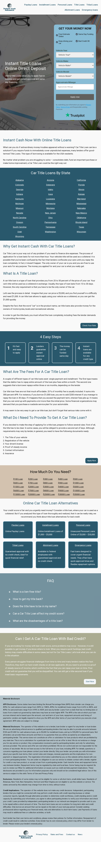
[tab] (50, 591)
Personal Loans (83, 525)
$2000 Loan (33, 486)
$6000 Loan (18, 490)
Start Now (90, 681)
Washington (50, 231)
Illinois (81, 189)
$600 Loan (18, 483)
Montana (50, 208)
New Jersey (50, 213)
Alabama (20, 180)
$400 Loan (63, 479)
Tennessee (50, 227)
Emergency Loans (83, 545)
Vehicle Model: (62, 71)
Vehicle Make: (62, 61)
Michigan (19, 203)
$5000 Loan (78, 486)
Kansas (81, 194)
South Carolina (19, 227)
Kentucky (19, 199)
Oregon (19, 222)
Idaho (50, 189)
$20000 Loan (34, 494)
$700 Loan (33, 483)
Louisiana (50, 199)
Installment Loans (50, 525)
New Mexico (81, 213)
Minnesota (50, 203)
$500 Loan (78, 479)
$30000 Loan (64, 494)
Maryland (81, 199)
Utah (19, 231)
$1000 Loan (78, 483)
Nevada (19, 213)
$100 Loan (18, 479)
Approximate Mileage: (66, 82)
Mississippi (81, 203)
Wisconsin (81, 231)
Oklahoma (81, 217)
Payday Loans (18, 525)
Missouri (20, 208)
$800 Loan (48, 483)
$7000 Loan (33, 490)
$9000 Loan (63, 490)
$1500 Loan (18, 486)
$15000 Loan (19, 494)
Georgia (19, 189)
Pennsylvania (50, 222)
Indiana (19, 194)
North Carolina (19, 217)
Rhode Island (81, 222)
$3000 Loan (48, 486)
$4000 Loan (63, 486)
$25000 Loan (49, 494)
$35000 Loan (79, 494)
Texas (81, 227)
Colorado (19, 185)
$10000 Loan (79, 490)
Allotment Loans (50, 545)
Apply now (75, 97)
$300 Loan (48, 479)
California (81, 180)
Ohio (50, 217)
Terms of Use (65, 107)
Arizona (50, 180)
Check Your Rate (89, 325)
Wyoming (19, 236)
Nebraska (81, 208)
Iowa (50, 194)
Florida (81, 185)
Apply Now (91, 460)
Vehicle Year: (62, 50)
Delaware (50, 185)
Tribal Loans (17, 545)
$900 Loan (63, 483)
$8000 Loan (48, 490)
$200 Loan (33, 479)
